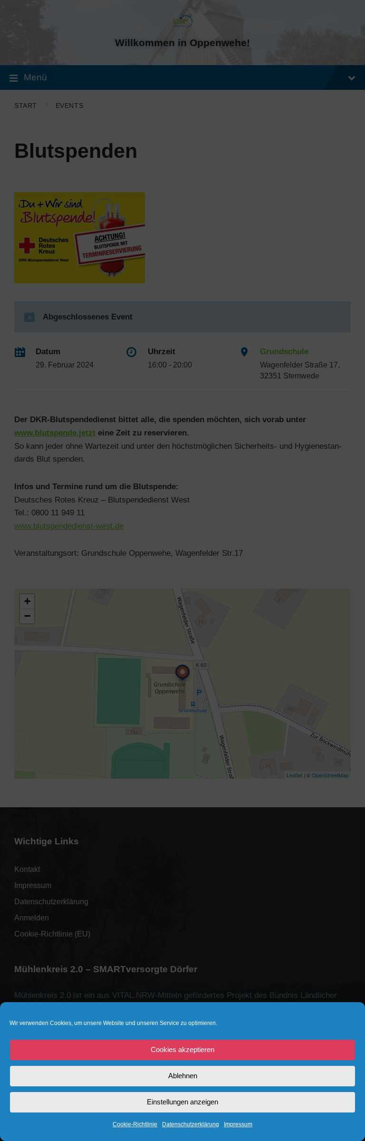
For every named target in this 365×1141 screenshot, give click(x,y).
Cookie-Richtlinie (135, 1124)
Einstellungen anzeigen (182, 1102)
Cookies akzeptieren (182, 1049)
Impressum (238, 1124)
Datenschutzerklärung (190, 1124)
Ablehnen (182, 1076)
